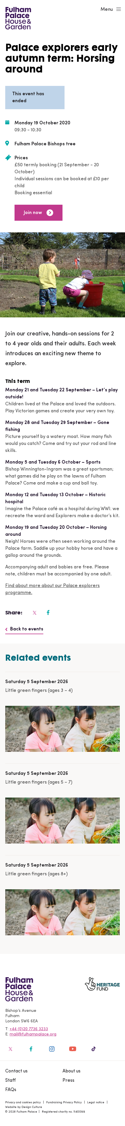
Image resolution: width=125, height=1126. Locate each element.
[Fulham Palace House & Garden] (17, 17)
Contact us (16, 1071)
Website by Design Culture (23, 1107)
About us (72, 1071)
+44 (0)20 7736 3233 (29, 1029)
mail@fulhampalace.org (33, 1034)
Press (68, 1080)
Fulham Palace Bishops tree (45, 144)
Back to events (26, 629)
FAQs (10, 1090)
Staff (10, 1080)
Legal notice (95, 1102)
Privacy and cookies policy (23, 1102)
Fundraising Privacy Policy (64, 1102)
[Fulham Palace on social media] (34, 612)
